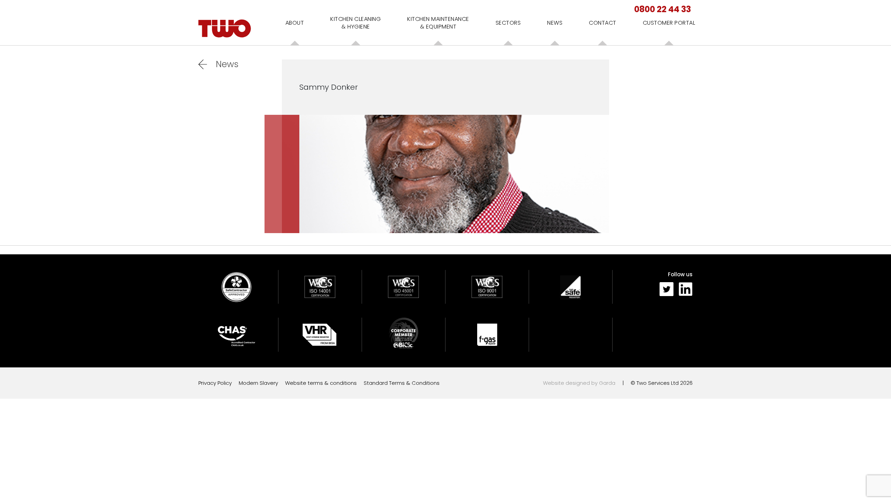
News (554, 23)
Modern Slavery (258, 383)
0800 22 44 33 (662, 9)
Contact (602, 23)
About (294, 23)
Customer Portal (669, 23)
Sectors (508, 23)
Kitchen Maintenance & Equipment (438, 23)
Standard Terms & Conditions (402, 383)
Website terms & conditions (321, 383)
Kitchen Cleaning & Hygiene (355, 23)
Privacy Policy (215, 383)
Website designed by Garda (579, 383)
